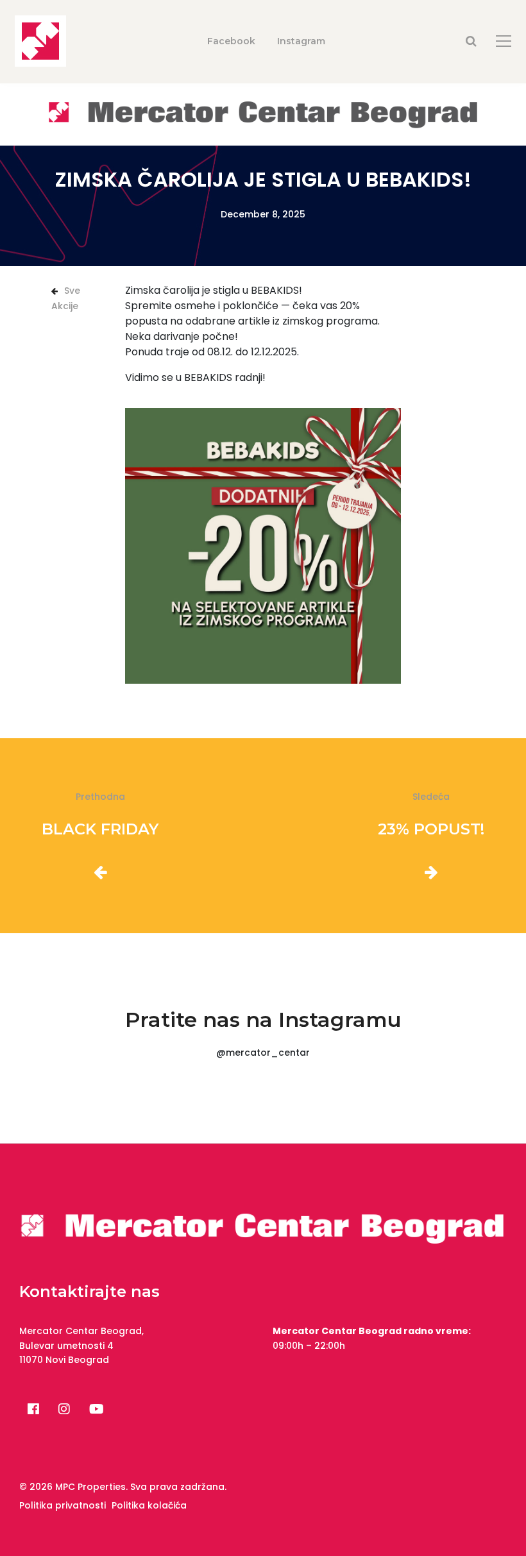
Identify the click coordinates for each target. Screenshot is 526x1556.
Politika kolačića (149, 1505)
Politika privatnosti (62, 1505)
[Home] (263, 113)
